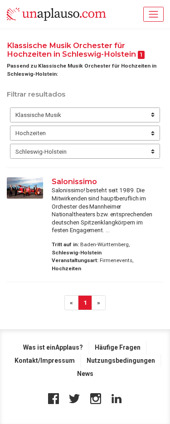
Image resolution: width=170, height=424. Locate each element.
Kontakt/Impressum (45, 360)
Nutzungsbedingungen (121, 360)
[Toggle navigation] (153, 14)
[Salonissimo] (25, 187)
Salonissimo (74, 181)
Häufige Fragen (118, 347)
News (85, 373)
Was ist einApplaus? (53, 347)
